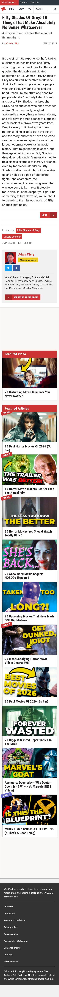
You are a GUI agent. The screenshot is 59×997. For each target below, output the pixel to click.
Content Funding (12, 948)
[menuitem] (9, 2)
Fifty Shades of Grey (28, 230)
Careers (8, 954)
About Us (8, 906)
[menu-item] (12, 9)
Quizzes (35, 2)
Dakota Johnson (12, 236)
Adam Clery (12, 43)
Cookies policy (11, 934)
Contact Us (9, 913)
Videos (23, 2)
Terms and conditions (14, 920)
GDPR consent (11, 961)
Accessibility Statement (16, 941)
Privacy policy (11, 927)
